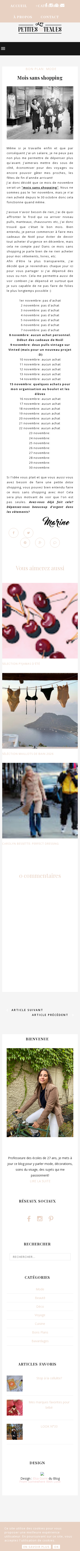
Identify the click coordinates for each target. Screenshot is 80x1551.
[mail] (62, 5)
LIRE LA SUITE (40, 1181)
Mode (51, 69)
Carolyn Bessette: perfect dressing (30, 844)
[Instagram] (51, 5)
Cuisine (40, 1323)
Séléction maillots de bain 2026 (28, 754)
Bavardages (40, 1341)
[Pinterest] (56, 5)
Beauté (40, 1298)
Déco (40, 1306)
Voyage (40, 1315)
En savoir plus (36, 1547)
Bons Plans (40, 1332)
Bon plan (35, 69)
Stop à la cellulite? (49, 1378)
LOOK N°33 (49, 1426)
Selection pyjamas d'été (21, 664)
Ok (56, 1547)
